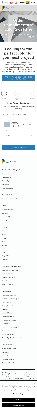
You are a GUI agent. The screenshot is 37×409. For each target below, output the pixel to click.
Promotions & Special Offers (10, 199)
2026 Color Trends (8, 209)
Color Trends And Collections (11, 270)
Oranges (4, 227)
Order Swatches (7, 302)
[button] (33, 8)
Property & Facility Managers (11, 327)
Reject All (18, 399)
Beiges (4, 252)
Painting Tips (6, 181)
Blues (3, 241)
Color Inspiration (7, 174)
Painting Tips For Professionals (11, 338)
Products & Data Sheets (9, 363)
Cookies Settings (18, 394)
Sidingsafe (5, 213)
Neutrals (4, 249)
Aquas (4, 238)
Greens (4, 234)
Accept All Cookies (18, 405)
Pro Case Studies (7, 331)
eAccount (5, 356)
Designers (5, 309)
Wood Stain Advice (8, 188)
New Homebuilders (8, 316)
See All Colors (6, 216)
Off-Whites (5, 259)
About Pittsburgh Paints (9, 348)
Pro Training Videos (8, 334)
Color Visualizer (7, 274)
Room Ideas (5, 184)
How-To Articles (6, 177)
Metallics (4, 245)
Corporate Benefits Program (10, 298)
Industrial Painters (7, 313)
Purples (4, 220)
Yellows (4, 231)
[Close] (34, 383)
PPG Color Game (7, 284)
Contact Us (5, 352)
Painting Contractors (8, 306)
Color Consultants (7, 281)
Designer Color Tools (8, 277)
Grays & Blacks (6, 256)
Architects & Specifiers (9, 295)
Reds (3, 224)
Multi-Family (5, 323)
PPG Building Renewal (9, 320)
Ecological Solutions (8, 359)
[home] (9, 8)
